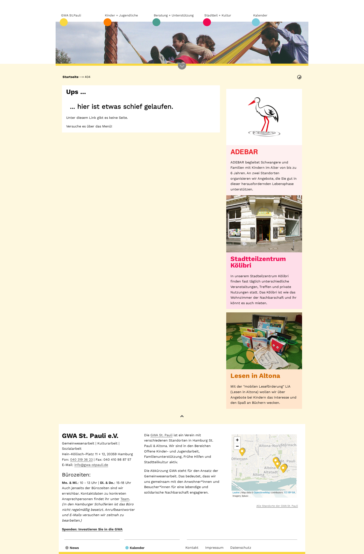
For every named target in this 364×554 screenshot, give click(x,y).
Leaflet (236, 492)
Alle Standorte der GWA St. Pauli (277, 505)
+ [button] (237, 440)
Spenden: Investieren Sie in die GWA (92, 529)
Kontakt (191, 548)
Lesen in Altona (255, 376)
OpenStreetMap (262, 492)
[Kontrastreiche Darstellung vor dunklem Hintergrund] (299, 77)
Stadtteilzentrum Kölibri (258, 262)
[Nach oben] (182, 416)
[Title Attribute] (264, 117)
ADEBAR (244, 151)
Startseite (71, 77)
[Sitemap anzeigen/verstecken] (182, 69)
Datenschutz (240, 548)
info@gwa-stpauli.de (91, 465)
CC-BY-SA (289, 492)
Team (124, 499)
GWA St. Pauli (161, 435)
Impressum (214, 548)
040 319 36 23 (81, 460)
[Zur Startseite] (182, 43)
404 (87, 77)
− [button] (237, 446)
